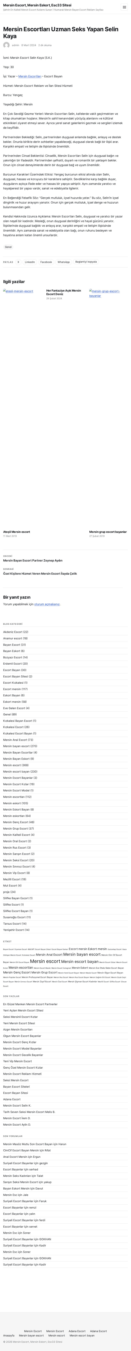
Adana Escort (11, 1099)
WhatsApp (64, 262)
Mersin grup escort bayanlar (108, 531)
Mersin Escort (33, 1331)
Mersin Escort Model (16, 790)
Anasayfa (8, 1335)
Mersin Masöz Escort (88, 973)
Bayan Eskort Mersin (16, 1188)
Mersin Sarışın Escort (16, 853)
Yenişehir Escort (13, 930)
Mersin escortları (14, 796)
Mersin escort (12, 765)
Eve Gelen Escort (14, 708)
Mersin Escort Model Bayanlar (22, 1048)
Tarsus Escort (12, 923)
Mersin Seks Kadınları (17, 1175)
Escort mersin (12, 689)
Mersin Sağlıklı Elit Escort (100, 977)
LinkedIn (30, 262)
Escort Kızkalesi (13, 682)
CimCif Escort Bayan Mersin (21, 1150)
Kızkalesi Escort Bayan (17, 733)
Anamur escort (12, 638)
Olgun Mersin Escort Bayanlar (22, 1036)
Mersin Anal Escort (15, 739)
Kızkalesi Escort (13, 727)
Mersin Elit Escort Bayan (19, 962)
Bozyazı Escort (12, 657)
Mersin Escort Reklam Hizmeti (22, 1073)
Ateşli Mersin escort (16, 531)
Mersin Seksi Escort (15, 860)
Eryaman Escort (21, 949)
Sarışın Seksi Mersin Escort (20, 1182)
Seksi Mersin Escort (15, 1080)
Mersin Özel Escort (59, 982)
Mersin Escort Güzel (107, 962)
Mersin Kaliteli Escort (16, 834)
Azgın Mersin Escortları (17, 1029)
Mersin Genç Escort (15, 822)
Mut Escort (10, 885)
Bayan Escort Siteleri (16, 1086)
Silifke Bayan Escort (16, 898)
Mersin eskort (12, 803)
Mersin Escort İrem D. (17, 1118)
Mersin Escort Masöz (42, 968)
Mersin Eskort (80, 967)
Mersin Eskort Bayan (16, 809)
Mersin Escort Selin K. (17, 1105)
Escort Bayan (11, 670)
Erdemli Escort (12, 663)
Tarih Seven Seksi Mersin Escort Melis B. (29, 1112)
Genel (8, 246)
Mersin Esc (10, 1194)
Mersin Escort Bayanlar (18, 777)
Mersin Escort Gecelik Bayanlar (23, 1055)
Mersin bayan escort (16, 746)
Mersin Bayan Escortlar (18, 752)
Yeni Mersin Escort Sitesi (19, 1023)
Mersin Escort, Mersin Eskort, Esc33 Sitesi (37, 5)
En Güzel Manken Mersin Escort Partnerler (30, 1004)
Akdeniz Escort (12, 632)
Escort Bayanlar (13, 1169)
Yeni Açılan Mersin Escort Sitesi (23, 1010)
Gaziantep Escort (115, 949)
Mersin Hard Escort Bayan (68, 973)
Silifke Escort (11, 904)
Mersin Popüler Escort (12, 977)
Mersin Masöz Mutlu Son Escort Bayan (28, 1144)
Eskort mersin (12, 701)
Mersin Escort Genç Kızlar (19, 1042)
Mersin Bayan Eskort (16, 758)
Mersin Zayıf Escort (42, 981)
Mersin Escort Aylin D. (17, 1124)
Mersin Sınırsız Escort (17, 866)
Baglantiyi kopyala (86, 261)
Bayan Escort (11, 644)
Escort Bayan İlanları (60, 949)
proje (6, 892)
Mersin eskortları (14, 816)
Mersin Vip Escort (14, 873)
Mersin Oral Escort (15, 841)
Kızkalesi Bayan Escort (17, 720)
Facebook (46, 262)
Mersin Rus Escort (14, 847)
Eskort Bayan (11, 695)
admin (15, 45)
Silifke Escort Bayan (16, 911)
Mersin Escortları (29, 76)
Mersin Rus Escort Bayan (79, 977)
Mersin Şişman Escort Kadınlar (82, 981)
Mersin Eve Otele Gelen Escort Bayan (106, 968)
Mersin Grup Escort (15, 828)
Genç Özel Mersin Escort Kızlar (23, 1067)
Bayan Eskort (11, 651)
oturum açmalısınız (47, 604)
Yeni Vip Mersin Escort (17, 1061)
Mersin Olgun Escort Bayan (110, 973)
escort (31, 949)
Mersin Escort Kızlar (16, 784)
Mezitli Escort (11, 879)
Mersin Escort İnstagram (61, 968)
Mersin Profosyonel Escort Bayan (37, 977)
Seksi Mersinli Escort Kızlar (20, 1016)
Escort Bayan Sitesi (15, 676)
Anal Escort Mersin (15, 1156)
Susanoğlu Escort (14, 917)
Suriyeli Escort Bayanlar (18, 1163)
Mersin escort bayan (16, 771)
